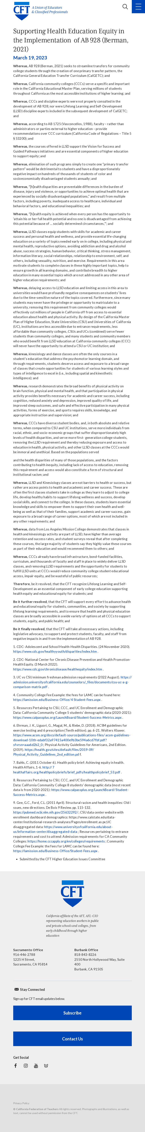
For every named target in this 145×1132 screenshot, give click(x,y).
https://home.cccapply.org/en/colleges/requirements (66, 841)
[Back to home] (41, 11)
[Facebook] (15, 1065)
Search (125, 6)
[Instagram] (25, 1065)
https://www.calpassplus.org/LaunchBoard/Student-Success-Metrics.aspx (67, 717)
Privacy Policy (21, 1103)
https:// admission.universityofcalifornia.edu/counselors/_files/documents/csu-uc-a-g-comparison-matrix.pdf (72, 682)
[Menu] (138, 6)
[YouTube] (36, 1065)
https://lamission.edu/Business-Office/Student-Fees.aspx (55, 851)
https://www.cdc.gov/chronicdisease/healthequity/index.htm (57, 669)
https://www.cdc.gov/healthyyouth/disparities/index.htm (55, 651)
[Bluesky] (46, 1065)
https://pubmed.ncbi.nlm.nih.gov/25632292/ (45, 812)
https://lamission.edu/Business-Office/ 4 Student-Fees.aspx (57, 700)
